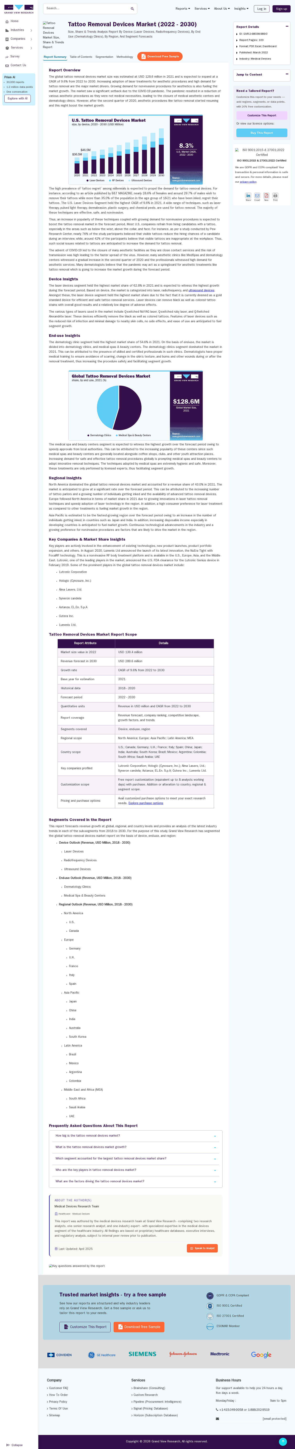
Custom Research (146, 1395)
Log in (261, 9)
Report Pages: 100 (251, 40)
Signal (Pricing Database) (151, 1408)
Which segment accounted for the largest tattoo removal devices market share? (111, 1158)
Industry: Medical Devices (255, 59)
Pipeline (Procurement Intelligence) (157, 1402)
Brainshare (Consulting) (149, 1388)
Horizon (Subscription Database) (156, 1415)
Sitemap (54, 1415)
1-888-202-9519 (259, 1410)
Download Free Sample (163, 56)
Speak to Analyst (205, 1248)
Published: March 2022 (253, 52)
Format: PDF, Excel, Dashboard (258, 46)
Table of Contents (81, 56)
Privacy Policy (58, 1402)
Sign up (281, 9)
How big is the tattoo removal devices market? (88, 1136)
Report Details (247, 27)
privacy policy (248, 182)
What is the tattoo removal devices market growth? (91, 1147)
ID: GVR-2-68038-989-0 (253, 34)
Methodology (125, 56)
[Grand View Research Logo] (18, 9)
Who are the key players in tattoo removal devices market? (96, 1170)
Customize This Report (261, 115)
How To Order (58, 1395)
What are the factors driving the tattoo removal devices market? (100, 1181)
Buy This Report (262, 132)
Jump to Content (249, 75)
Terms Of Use (58, 1408)
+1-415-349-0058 (231, 1410)
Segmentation (104, 56)
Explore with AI (17, 98)
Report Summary (55, 56)
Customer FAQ (58, 1388)
